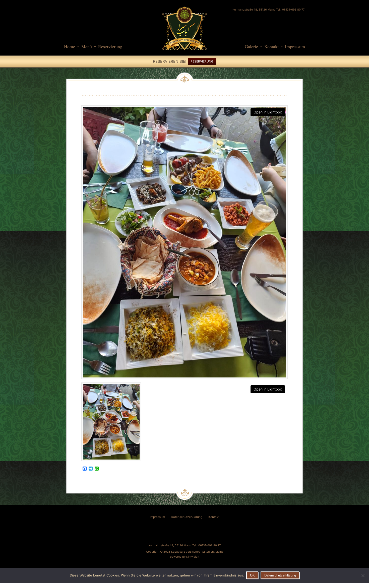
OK (252, 575)
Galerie (251, 46)
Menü (86, 46)
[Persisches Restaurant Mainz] (184, 52)
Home (69, 46)
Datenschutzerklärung (186, 517)
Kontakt (271, 46)
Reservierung (110, 46)
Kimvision (192, 556)
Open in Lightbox (268, 112)
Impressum (295, 46)
